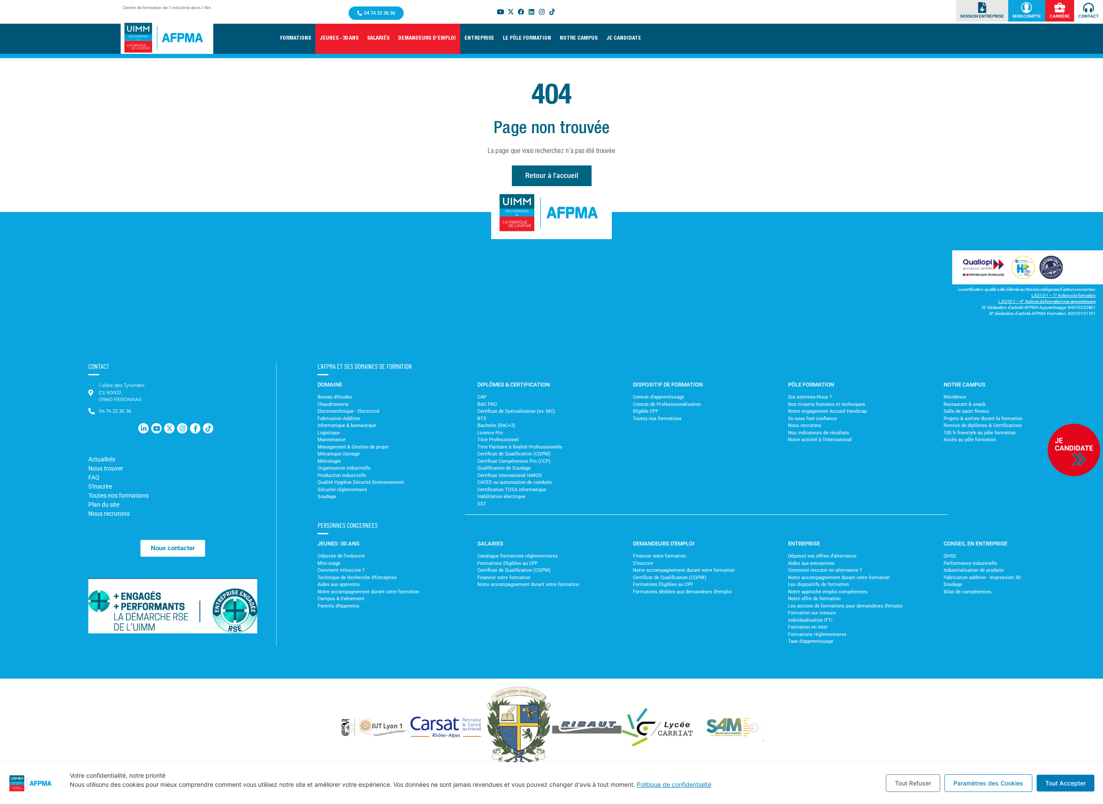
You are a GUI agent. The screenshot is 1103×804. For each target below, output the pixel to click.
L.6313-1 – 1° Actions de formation (1063, 295)
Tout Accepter (1065, 783)
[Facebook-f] (195, 428)
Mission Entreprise (982, 16)
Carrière (1060, 16)
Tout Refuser (913, 783)
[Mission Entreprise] (982, 7)
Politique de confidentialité (674, 784)
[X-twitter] (511, 11)
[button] (339, 39)
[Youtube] (500, 11)
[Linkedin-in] (143, 428)
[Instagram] (542, 11)
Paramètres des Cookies (988, 783)
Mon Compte (1027, 16)
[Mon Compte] (1026, 7)
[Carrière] (1059, 7)
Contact (1088, 16)
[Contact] (1088, 7)
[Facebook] (521, 11)
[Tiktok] (552, 11)
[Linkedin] (532, 11)
